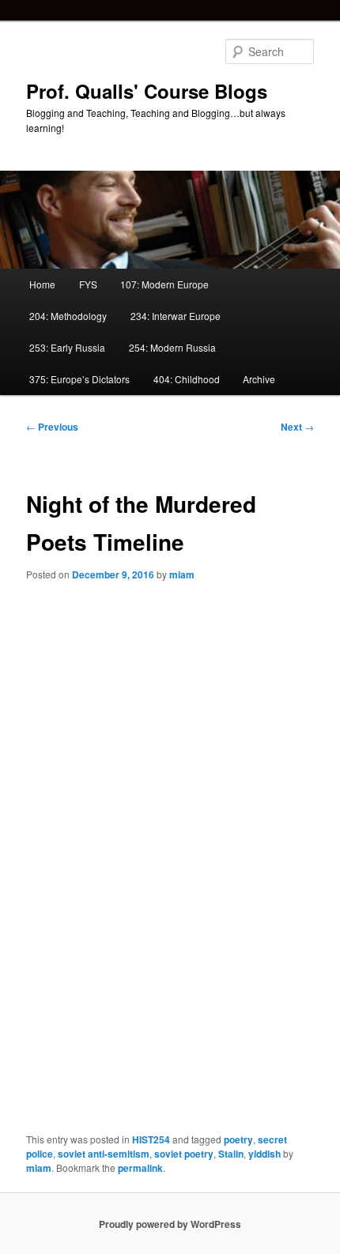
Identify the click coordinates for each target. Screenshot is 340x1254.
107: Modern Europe (164, 284)
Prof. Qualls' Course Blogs (146, 90)
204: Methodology (68, 315)
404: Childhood (186, 379)
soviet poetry (183, 1154)
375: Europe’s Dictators (79, 379)
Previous (52, 427)
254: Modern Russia (172, 347)
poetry (238, 1139)
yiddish (264, 1154)
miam (182, 574)
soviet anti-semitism (103, 1154)
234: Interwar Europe (175, 315)
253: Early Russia (67, 347)
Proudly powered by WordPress (170, 1224)
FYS (88, 284)
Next (297, 427)
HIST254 (151, 1139)
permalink (140, 1168)
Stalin (231, 1154)
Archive (259, 379)
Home (42, 284)
